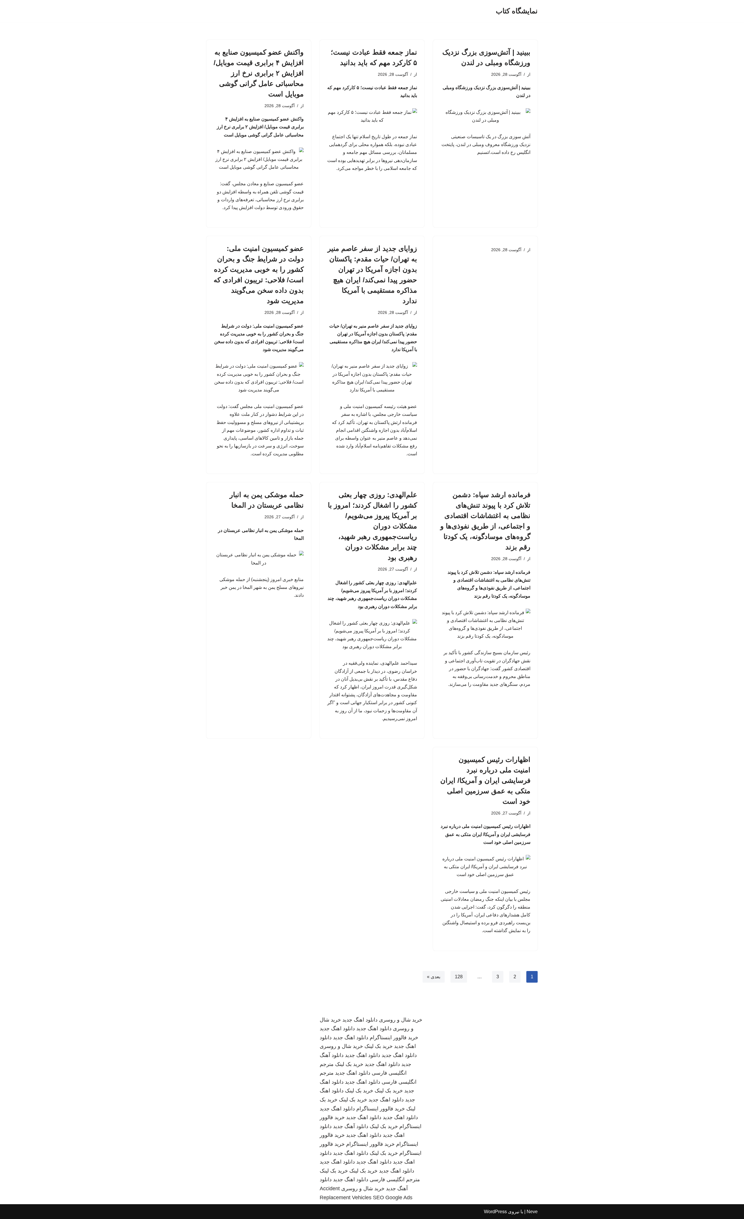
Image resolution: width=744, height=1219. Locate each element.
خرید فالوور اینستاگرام (394, 1037)
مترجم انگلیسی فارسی (395, 1179)
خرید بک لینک (378, 1046)
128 (459, 976)
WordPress (495, 1211)
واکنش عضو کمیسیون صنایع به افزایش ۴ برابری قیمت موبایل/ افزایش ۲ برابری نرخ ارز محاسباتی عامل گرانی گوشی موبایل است (259, 73)
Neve (532, 1211)
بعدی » (433, 976)
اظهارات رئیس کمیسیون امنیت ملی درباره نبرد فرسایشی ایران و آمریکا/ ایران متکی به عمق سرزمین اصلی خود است (485, 780)
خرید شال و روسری (400, 1020)
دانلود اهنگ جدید (360, 1020)
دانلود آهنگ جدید (350, 1126)
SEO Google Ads (392, 1197)
